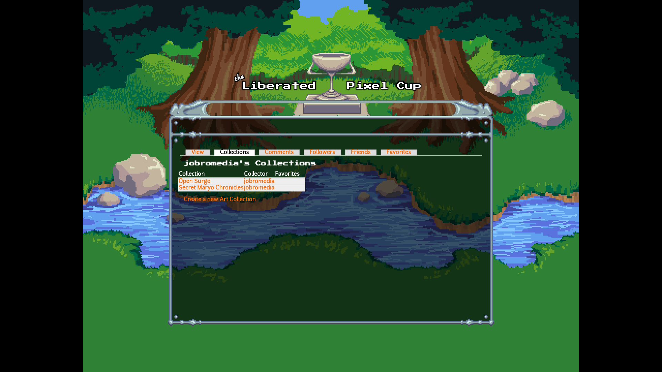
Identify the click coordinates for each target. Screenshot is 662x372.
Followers (322, 152)
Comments (279, 152)
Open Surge (194, 181)
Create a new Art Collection (220, 200)
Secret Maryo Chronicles (211, 188)
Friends (361, 152)
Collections (237, 152)
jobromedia (259, 181)
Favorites (399, 152)
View (197, 152)
